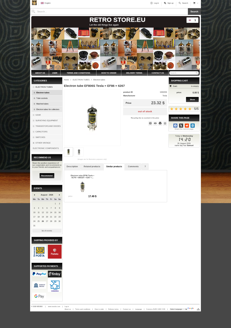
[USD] (195, 20)
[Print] (160, 123)
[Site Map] (198, 309)
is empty (195, 86)
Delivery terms (113, 309)
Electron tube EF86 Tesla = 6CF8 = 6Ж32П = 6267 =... (82, 176)
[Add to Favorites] (165, 123)
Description (72, 166)
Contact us (127, 309)
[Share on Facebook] (175, 126)
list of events (47, 231)
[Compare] (150, 123)
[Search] (196, 73)
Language (138, 309)
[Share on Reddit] (187, 126)
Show (192, 100)
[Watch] (155, 123)
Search (194, 11)
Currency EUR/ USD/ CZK (155, 309)
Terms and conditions (82, 309)
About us (68, 309)
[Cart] (196, 3)
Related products (92, 166)
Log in (67, 306)
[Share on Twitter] (181, 126)
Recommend (47, 176)
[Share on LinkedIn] (193, 126)
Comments (133, 166)
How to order (99, 309)
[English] (190, 20)
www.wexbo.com (54, 306)
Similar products (114, 166)
